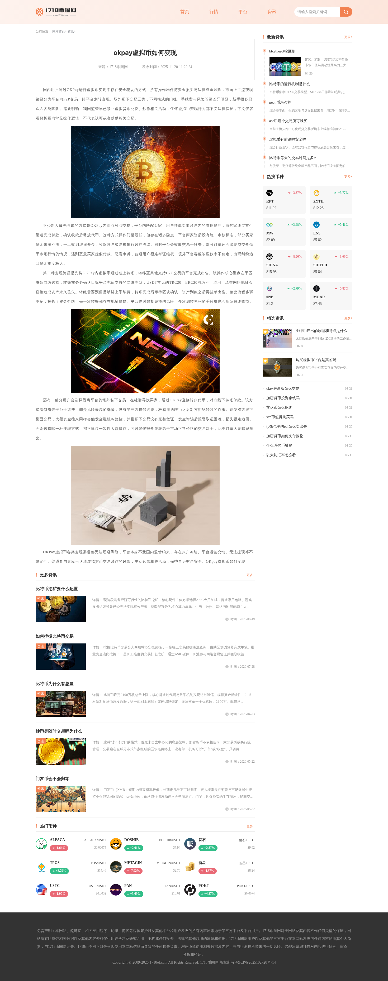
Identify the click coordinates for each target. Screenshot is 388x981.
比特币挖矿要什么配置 (57, 588)
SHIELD (320, 265)
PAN (128, 886)
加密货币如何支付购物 (284, 436)
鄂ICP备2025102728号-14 (255, 962)
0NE (269, 297)
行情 (213, 11)
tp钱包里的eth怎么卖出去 (286, 427)
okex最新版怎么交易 (282, 389)
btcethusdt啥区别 (282, 51)
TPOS (55, 863)
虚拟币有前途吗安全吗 (287, 139)
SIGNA (272, 265)
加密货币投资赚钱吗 (283, 398)
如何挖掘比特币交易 (55, 636)
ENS (316, 233)
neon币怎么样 (280, 102)
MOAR (319, 297)
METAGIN (133, 863)
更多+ (251, 575)
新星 (202, 863)
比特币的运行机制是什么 (289, 84)
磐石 (202, 840)
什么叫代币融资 (279, 446)
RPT (270, 201)
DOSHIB (131, 840)
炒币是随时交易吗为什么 (59, 731)
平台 (242, 11)
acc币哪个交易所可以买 (288, 121)
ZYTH (318, 201)
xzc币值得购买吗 (280, 417)
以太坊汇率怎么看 (281, 455)
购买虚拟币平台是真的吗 (316, 360)
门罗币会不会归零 (52, 778)
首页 (184, 11)
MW (269, 233)
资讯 (271, 11)
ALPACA (57, 840)
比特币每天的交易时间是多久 (293, 158)
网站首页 (58, 31)
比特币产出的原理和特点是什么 (321, 331)
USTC (55, 886)
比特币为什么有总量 (55, 683)
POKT (203, 886)
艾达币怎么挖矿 (279, 408)
